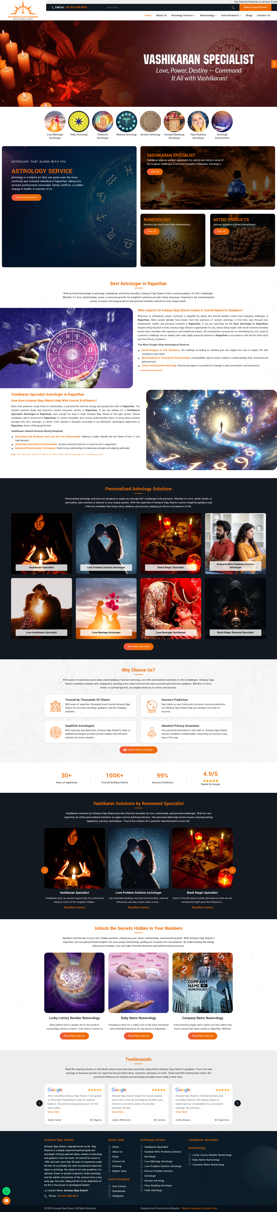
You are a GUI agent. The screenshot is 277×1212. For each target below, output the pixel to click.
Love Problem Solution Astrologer (163, 1166)
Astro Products (230, 15)
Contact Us (263, 15)
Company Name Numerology (208, 1164)
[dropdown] (194, 15)
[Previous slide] (44, 870)
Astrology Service (42, 171)
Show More (54, 1112)
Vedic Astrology (153, 1190)
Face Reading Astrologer (158, 1185)
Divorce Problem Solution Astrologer (158, 1173)
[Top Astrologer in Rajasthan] (138, 63)
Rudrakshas (118, 1191)
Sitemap (117, 1166)
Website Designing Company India (199, 1208)
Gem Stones (119, 1186)
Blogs (249, 15)
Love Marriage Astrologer (158, 1161)
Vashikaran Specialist (171, 155)
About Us (161, 15)
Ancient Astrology (154, 1180)
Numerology (207, 15)
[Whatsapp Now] (6, 1191)
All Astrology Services (27, 197)
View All (155, 171)
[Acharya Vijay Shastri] (23, 10)
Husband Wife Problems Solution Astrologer (162, 1154)
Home (148, 15)
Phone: (63, 1196)
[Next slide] (232, 870)
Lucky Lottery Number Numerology (212, 1155)
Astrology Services (182, 15)
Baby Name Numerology (206, 1160)
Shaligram (118, 1196)
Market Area (119, 1171)
